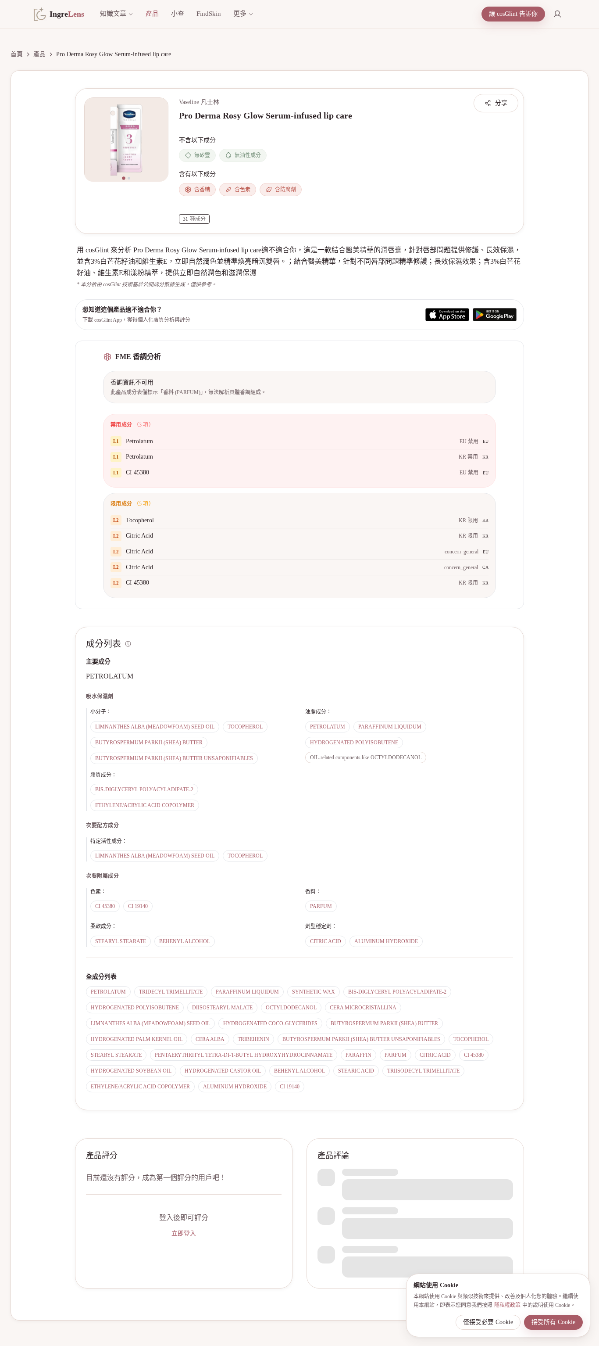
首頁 (17, 54)
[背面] (129, 178)
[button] (126, 139)
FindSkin (208, 13)
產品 (152, 13)
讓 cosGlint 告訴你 (513, 14)
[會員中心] (557, 14)
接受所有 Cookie (553, 1322)
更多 (239, 13)
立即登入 (183, 1233)
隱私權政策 (507, 1305)
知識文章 (113, 13)
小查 (177, 13)
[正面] (123, 178)
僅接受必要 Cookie (488, 1322)
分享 (501, 103)
